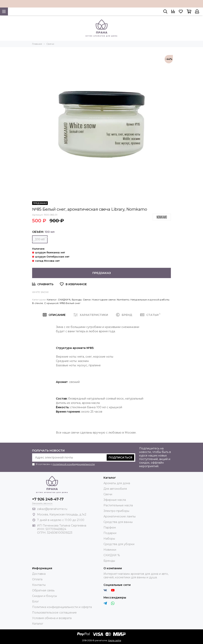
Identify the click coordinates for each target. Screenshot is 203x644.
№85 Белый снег (70, 303)
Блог (35, 601)
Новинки (109, 549)
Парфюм (109, 527)
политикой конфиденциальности (74, 464)
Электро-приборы (116, 511)
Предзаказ (101, 273)
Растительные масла (118, 505)
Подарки (109, 533)
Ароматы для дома (116, 483)
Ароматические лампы (119, 516)
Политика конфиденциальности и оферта (62, 607)
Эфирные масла (114, 500)
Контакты (39, 585)
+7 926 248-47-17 (48, 499)
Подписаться (120, 457)
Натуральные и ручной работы (149, 299)
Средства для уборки (118, 544)
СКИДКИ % (64, 299)
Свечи (87, 299)
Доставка (39, 574)
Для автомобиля (115, 489)
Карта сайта (114, 640)
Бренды (77, 299)
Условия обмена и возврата (52, 618)
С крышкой (51, 303)
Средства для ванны (118, 522)
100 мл (40, 239)
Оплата (37, 579)
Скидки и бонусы (44, 596)
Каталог (52, 299)
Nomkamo (123, 299)
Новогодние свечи (104, 299)
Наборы (109, 538)
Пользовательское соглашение (54, 612)
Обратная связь (43, 590)
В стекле (37, 303)
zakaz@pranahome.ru (52, 509)
